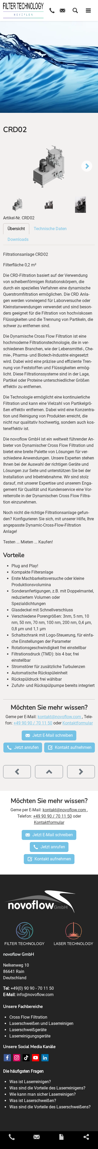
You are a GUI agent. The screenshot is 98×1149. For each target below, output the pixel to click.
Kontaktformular (77, 723)
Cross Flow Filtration (28, 1017)
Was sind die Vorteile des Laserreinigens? (47, 1088)
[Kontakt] (61, 1137)
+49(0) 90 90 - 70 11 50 (32, 988)
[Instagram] (17, 1057)
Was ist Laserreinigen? (30, 1081)
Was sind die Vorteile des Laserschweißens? (50, 1106)
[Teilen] (86, 1137)
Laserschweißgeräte (28, 1029)
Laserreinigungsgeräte (29, 1036)
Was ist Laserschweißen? (32, 1100)
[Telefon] (52, 10)
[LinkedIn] (45, 1057)
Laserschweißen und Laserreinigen (41, 1023)
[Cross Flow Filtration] (23, 10)
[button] (75, 10)
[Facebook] (7, 1057)
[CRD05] (81, 771)
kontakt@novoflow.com (60, 716)
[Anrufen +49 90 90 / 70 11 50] (12, 1137)
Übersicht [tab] (16, 228)
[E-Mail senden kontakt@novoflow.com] (36, 1137)
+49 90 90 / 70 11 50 (33, 723)
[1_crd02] (49, 166)
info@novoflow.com (35, 994)
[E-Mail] (62, 10)
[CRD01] (17, 771)
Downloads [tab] (18, 239)
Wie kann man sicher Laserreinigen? (42, 1094)
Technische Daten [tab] (50, 228)
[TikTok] (26, 1057)
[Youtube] (35, 1057)
